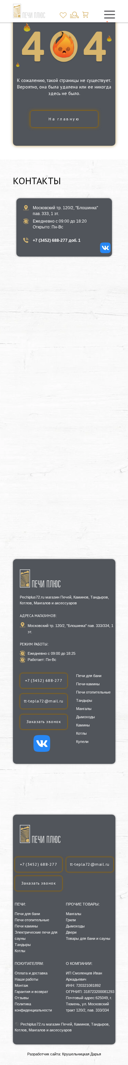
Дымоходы (75, 926)
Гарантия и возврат (31, 992)
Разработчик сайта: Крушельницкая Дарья (64, 1054)
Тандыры (23, 945)
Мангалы (73, 914)
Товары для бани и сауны (88, 938)
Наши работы (26, 979)
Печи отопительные (32, 920)
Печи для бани (27, 914)
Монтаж (21, 985)
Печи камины (26, 926)
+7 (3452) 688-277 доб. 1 (57, 240)
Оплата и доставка (31, 973)
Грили (71, 920)
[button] (38, 883)
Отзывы (22, 998)
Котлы (20, 951)
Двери (71, 932)
